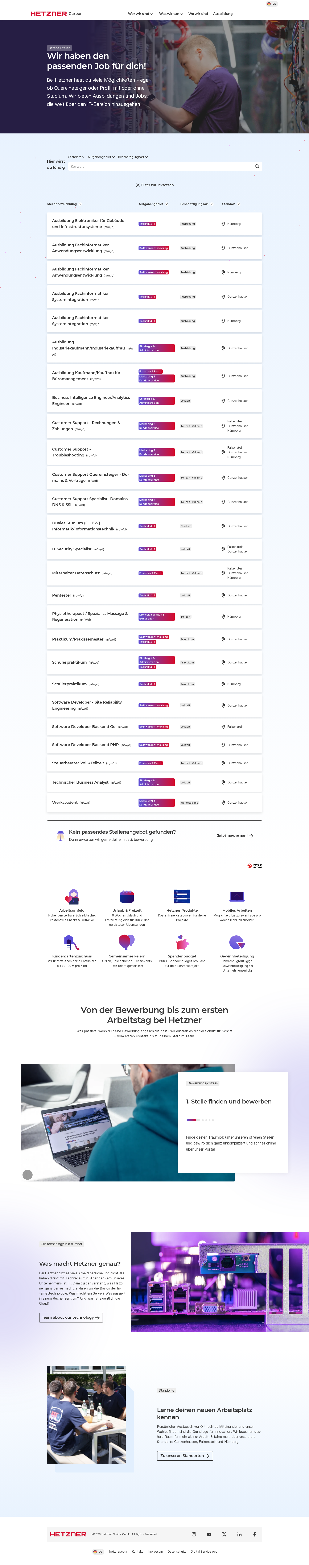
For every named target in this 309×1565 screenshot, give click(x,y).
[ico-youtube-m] (209, 1534)
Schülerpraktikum (75, 662)
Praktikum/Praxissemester (84, 639)
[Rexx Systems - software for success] (254, 866)
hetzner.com (118, 1551)
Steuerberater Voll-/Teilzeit (84, 763)
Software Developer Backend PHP (91, 744)
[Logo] (68, 1534)
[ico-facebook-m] (254, 1534)
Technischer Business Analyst (86, 782)
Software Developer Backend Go (90, 726)
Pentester (68, 595)
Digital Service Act (204, 1551)
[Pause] (27, 1175)
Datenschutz (177, 1551)
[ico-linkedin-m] (239, 1534)
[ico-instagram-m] (194, 1534)
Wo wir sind (198, 14)
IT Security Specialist (78, 549)
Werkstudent (71, 802)
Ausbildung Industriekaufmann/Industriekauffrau (92, 348)
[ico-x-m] (224, 1534)
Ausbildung (223, 14)
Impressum (155, 1551)
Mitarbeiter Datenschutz (82, 573)
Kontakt (137, 1551)
